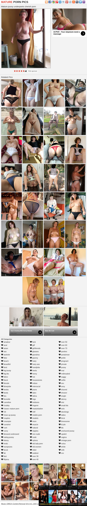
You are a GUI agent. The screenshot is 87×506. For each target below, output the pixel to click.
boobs (6, 390)
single (63, 396)
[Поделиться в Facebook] (49, 2)
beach (6, 361)
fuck (34, 342)
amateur (6, 342)
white (63, 447)
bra (4, 396)
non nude (36, 434)
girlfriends (36, 348)
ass (4, 351)
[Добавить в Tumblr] (77, 2)
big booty (7, 371)
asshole (6, 355)
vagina (64, 437)
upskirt (63, 434)
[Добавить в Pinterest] (66, 2)
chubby (6, 405)
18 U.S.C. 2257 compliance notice (38, 504)
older (34, 450)
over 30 (35, 456)
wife (62, 450)
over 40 (35, 459)
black (5, 380)
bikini (5, 377)
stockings (65, 412)
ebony (6, 440)
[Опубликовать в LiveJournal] (63, 2)
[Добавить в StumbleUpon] (73, 2)
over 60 (64, 345)
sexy (63, 386)
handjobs (36, 367)
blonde (6, 383)
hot (33, 377)
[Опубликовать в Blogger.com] (46, 2)
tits (62, 428)
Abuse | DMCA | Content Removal (13, 504)
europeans (7, 447)
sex (62, 383)
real (62, 371)
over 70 (64, 348)
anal (5, 345)
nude (34, 437)
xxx (62, 453)
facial (5, 450)
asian (5, 348)
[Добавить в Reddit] (70, 2)
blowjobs (7, 386)
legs (34, 399)
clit (4, 412)
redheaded (65, 374)
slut (62, 402)
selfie (63, 380)
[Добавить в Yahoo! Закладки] (83, 2)
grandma (36, 355)
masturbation (37, 409)
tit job (63, 425)
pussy (63, 367)
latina (34, 396)
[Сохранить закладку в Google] (53, 2)
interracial (36, 386)
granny (35, 358)
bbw (5, 358)
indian (34, 383)
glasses (35, 351)
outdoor (35, 453)
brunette (6, 399)
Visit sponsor (32, 71)
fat (4, 453)
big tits (6, 374)
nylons (35, 440)
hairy (34, 361)
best (5, 367)
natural (35, 428)
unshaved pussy (67, 431)
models (35, 418)
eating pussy (8, 437)
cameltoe (7, 402)
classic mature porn (11, 409)
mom (34, 421)
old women (36, 447)
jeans (34, 390)
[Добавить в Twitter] (80, 2)
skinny (63, 399)
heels (34, 371)
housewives (37, 380)
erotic (5, 444)
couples (6, 418)
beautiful (7, 364)
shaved (64, 390)
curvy (5, 431)
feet (5, 456)
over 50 (64, 342)
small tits (64, 405)
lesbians (35, 402)
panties (64, 351)
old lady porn (37, 444)
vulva (63, 444)
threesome (65, 421)
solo (63, 409)
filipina (6, 459)
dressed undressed (11, 434)
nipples (35, 431)
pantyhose (65, 355)
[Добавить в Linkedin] (60, 2)
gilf (33, 345)
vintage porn (66, 440)
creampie (7, 421)
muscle (35, 425)
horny (34, 374)
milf (33, 412)
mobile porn (37, 415)
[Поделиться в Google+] (56, 2)
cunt (5, 428)
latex (34, 393)
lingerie (35, 405)
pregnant (64, 361)
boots (5, 393)
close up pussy (9, 415)
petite (63, 358)
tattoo (63, 415)
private (64, 364)
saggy (63, 377)
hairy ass (36, 364)
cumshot (6, 425)
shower (64, 393)
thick (63, 418)
